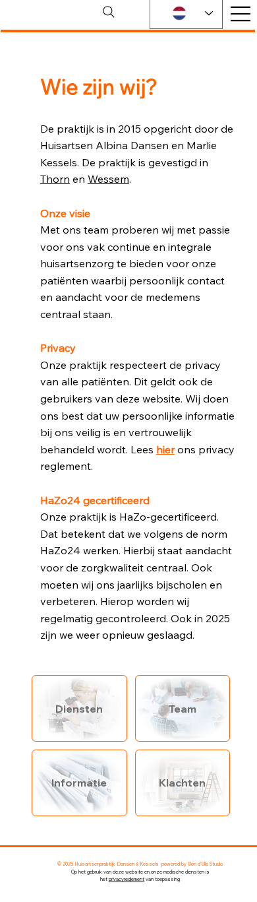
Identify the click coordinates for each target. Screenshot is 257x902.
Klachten (182, 782)
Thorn (55, 178)
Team (182, 708)
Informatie (79, 782)
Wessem (108, 178)
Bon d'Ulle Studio (205, 864)
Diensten (79, 708)
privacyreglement (126, 879)
